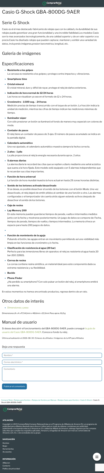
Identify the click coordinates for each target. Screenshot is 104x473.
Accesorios (7, 452)
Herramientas (8, 449)
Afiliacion (6, 463)
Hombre (6, 443)
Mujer (5, 446)
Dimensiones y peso (18, 307)
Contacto (6, 466)
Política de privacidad (11, 469)
